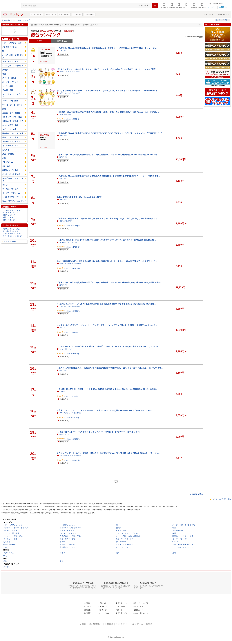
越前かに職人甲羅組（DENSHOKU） (70, 263)
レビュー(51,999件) (73, 631)
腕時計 (5, 31)
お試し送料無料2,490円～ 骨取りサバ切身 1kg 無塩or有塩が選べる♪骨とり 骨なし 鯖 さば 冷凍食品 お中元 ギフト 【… (107, 261)
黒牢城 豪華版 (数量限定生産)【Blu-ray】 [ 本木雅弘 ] (79, 197)
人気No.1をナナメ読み (11, 233)
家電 (4, 114)
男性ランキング (51, 14)
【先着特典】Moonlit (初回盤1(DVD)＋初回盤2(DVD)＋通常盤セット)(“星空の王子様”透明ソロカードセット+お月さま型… (108, 176)
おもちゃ (5, 154)
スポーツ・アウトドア (11, 146)
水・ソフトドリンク (10, 87)
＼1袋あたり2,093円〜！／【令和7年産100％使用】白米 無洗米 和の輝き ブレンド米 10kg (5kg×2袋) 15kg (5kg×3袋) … (106, 304)
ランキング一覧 (10, 246)
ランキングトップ (36, 14)
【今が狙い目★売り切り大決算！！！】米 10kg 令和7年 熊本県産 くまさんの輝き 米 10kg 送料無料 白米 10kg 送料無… (107, 389)
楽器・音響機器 (8, 158)
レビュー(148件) (72, 503)
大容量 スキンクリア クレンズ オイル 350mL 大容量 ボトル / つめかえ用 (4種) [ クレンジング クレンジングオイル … (106, 410)
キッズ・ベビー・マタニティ (12, 184)
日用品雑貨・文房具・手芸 (12, 126)
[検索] (155, 5)
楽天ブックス (63, 50)
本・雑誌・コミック (10, 193)
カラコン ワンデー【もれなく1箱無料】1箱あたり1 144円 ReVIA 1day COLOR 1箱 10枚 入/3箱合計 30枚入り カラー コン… (108, 453)
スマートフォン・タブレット (12, 100)
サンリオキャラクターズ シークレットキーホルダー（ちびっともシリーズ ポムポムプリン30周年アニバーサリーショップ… (109, 90)
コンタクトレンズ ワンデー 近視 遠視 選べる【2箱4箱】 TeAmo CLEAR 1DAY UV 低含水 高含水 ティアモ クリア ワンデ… (108, 346)
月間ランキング (9, 222)
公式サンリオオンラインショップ (69, 71)
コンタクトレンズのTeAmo (67, 349)
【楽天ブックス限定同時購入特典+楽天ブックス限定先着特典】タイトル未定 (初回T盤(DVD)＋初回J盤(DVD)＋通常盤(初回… (110, 282)
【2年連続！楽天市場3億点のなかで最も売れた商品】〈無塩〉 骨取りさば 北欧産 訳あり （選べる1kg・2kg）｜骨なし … (108, 112)
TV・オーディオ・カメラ (12, 109)
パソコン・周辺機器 (10, 105)
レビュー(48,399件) (73, 418)
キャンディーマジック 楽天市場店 (70, 455)
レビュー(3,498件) (72, 226)
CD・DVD (6, 171)
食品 (4, 79)
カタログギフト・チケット (12, 202)
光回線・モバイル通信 (11, 118)
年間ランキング (9, 224)
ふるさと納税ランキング (12, 238)
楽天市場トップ (8, 20)
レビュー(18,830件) (73, 268)
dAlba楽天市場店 (64, 498)
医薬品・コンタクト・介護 (12, 138)
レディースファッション (12, 48)
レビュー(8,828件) (72, 439)
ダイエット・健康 (9, 33)
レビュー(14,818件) (73, 354)
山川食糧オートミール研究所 (68, 583)
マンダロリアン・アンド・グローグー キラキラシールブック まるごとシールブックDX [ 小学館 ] (98, 474)
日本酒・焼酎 (7, 95)
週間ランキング (9, 220)
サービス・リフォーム (11, 198)
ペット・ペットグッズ (11, 179)
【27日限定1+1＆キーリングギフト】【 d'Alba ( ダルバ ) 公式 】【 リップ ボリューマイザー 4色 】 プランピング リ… (107, 496)
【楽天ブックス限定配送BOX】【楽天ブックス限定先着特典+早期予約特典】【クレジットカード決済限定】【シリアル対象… (110, 368)
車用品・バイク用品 (10, 175)
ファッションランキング (12, 241)
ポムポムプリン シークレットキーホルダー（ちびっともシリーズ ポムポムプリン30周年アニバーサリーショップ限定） (107, 69)
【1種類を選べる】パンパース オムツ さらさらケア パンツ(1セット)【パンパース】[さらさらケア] (98, 432)
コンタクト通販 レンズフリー (68, 605)
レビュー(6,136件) (72, 588)
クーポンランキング (10, 236)
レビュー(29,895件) (73, 460)
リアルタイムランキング (12, 215)
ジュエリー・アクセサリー (12, 35)
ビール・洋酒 (7, 91)
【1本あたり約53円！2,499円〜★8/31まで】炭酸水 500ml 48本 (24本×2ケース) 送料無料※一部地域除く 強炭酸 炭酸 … (106, 240)
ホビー (5, 162)
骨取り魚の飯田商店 (65, 114)
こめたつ (62, 391)
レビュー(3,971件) (72, 546)
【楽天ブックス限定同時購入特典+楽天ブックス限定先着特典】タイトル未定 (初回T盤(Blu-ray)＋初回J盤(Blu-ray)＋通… (108, 154)
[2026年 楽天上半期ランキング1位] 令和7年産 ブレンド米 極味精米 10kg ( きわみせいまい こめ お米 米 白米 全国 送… (106, 581)
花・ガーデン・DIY (10, 28)
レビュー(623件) (72, 396)
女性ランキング (64, 14)
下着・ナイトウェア (10, 66)
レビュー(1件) (71, 524)
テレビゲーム (7, 167)
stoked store (62, 562)
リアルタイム (77, 14)
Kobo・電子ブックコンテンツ (14, 206)
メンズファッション (10, 52)
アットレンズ (63, 327)
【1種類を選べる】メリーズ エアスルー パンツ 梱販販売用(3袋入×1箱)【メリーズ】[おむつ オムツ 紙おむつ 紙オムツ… (107, 538)
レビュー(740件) (72, 332)
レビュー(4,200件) (72, 567)
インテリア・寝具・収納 (12, 122)
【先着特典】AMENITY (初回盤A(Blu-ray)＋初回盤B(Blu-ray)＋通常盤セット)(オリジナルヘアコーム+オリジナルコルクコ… (109, 517)
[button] (172, 5)
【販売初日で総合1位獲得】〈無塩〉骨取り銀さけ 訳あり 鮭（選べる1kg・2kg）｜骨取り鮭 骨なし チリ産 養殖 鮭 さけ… (108, 218)
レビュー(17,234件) (73, 247)
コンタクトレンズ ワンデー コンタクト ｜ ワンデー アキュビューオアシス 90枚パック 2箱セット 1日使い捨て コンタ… (107, 325)
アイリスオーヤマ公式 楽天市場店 (69, 306)
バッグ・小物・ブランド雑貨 (13, 38)
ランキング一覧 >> (222, 20)
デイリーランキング (10, 217)
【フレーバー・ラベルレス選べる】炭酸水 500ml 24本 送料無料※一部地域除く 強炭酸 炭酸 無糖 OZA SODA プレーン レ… (109, 624)
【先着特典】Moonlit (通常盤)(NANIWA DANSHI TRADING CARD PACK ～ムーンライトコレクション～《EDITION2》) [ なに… (111, 133)
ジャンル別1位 (90, 14)
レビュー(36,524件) (73, 119)
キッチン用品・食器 (10, 130)
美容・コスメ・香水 (10, 142)
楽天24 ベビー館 (64, 434)
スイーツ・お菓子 (9, 83)
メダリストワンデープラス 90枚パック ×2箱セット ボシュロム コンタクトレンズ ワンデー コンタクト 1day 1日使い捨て (107, 602)
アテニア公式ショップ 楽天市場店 (70, 413)
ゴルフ (5, 189)
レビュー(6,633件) (72, 311)
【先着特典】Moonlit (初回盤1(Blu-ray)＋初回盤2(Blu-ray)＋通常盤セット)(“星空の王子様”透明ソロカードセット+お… (107, 48)
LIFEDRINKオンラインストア (68, 242)
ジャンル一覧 (208, 14)
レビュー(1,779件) (72, 610)
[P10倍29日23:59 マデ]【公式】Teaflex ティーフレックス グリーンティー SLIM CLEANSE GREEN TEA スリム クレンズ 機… (109, 560)
